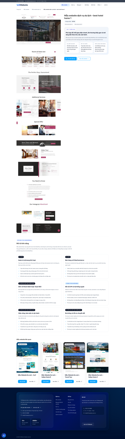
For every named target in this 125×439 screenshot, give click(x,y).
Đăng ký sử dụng (71, 405)
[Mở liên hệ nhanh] (3, 435)
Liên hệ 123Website (88, 424)
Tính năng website (72, 410)
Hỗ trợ (99, 5)
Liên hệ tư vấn (36, 407)
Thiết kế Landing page (60, 409)
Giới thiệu (87, 5)
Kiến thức (93, 5)
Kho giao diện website (25, 407)
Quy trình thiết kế (71, 407)
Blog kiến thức (71, 399)
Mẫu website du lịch (78, 24)
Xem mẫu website (83, 58)
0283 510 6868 (21, 1)
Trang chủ (18, 9)
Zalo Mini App (59, 411)
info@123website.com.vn (31, 1)
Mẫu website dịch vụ (36, 9)
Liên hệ (105, 5)
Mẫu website (64, 5)
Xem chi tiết (22, 381)
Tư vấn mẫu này (71, 58)
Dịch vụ (73, 5)
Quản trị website (59, 414)
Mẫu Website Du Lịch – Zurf (27, 375)
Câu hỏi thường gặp (72, 412)
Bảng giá (79, 5)
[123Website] (22, 5)
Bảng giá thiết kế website (59, 403)
